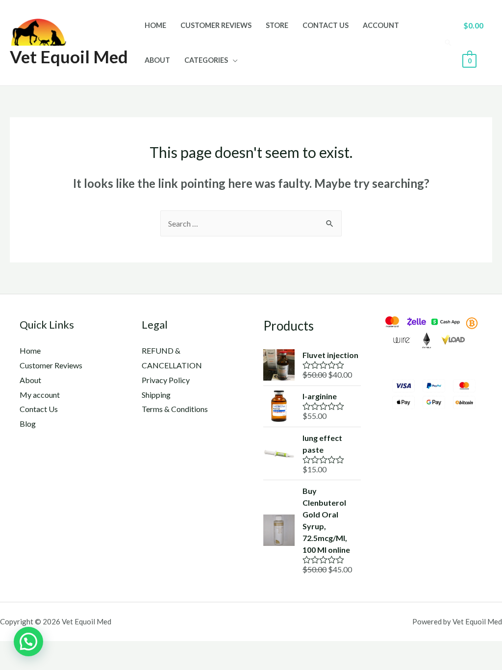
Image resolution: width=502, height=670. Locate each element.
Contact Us (325, 25)
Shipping (156, 394)
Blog (28, 423)
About (157, 60)
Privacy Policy (166, 380)
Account (381, 25)
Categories (206, 60)
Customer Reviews (215, 25)
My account (40, 394)
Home (155, 25)
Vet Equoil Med (69, 56)
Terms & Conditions (175, 408)
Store (277, 25)
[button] (28, 641)
